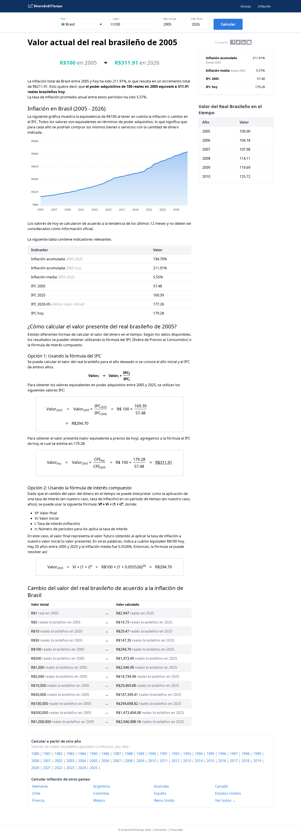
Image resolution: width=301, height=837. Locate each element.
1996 (222, 753)
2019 (257, 760)
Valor (116, 19)
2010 (152, 760)
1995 (210, 753)
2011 (164, 760)
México (99, 800)
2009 (140, 760)
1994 (199, 753)
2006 (105, 760)
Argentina (101, 786)
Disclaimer (160, 830)
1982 (59, 753)
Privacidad (176, 830)
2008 (129, 760)
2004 (82, 760)
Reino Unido (164, 800)
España (160, 793)
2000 (35, 760)
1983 (70, 753)
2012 (175, 760)
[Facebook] (232, 42)
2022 (59, 767)
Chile (36, 793)
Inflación (264, 6)
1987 (117, 753)
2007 (117, 760)
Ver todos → (225, 800)
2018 (246, 760)
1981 (47, 753)
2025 (94, 767)
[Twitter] (238, 42)
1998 (246, 753)
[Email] (249, 42)
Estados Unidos (228, 793)
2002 (59, 760)
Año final (196, 19)
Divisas (246, 6)
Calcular (228, 24)
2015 (210, 760)
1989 (140, 753)
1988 (129, 753)
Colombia (101, 793)
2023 (70, 767)
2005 (94, 760)
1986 (105, 753)
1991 (164, 753)
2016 (222, 760)
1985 (94, 753)
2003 (70, 760)
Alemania (40, 786)
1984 (82, 753)
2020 (35, 767)
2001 (47, 760)
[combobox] (81, 24)
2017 (234, 760)
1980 (35, 753)
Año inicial (169, 19)
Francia (38, 800)
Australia (161, 786)
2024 (82, 767)
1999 (257, 753)
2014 (199, 760)
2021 (47, 767)
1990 (152, 753)
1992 (175, 753)
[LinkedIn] (243, 42)
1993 (187, 753)
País (63, 19)
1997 (234, 753)
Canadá (221, 786)
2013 (187, 760)
